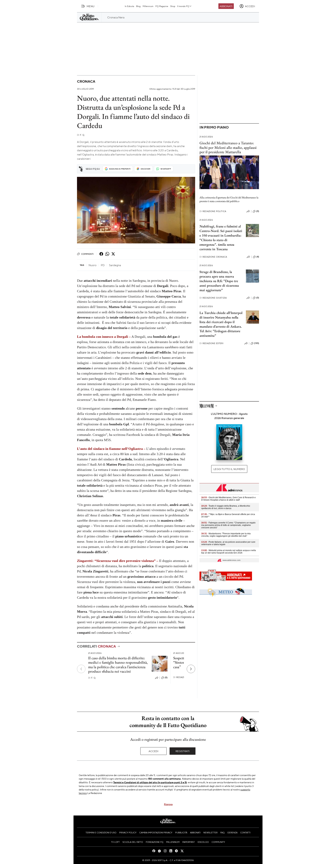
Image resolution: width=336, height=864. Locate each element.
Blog (138, 6)
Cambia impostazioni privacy (155, 832)
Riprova (168, 804)
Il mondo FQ (183, 6)
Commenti (87, 254)
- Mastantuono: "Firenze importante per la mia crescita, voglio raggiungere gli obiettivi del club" (226, 534)
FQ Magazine (161, 6)
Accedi (154, 751)
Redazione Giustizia (213, 297)
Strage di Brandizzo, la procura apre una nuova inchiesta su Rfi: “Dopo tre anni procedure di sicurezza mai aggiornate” (219, 280)
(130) (256, 343)
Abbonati (226, 6)
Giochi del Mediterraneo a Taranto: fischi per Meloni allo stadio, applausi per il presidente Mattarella (228, 147)
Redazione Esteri (211, 343)
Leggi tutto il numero (229, 469)
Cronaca (86, 81)
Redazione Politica (213, 211)
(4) (257, 256)
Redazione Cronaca (213, 256)
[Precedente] (81, 669)
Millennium (148, 6)
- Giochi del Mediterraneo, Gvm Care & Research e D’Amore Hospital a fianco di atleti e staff (228, 498)
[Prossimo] (191, 669)
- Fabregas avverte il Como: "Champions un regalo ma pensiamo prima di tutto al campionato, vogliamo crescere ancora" (228, 525)
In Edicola (129, 6)
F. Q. (81, 135)
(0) (166, 677)
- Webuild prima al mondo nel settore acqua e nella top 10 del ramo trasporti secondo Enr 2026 (228, 551)
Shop (172, 6)
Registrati (183, 751)
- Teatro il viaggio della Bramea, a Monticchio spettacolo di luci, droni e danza (225, 507)
